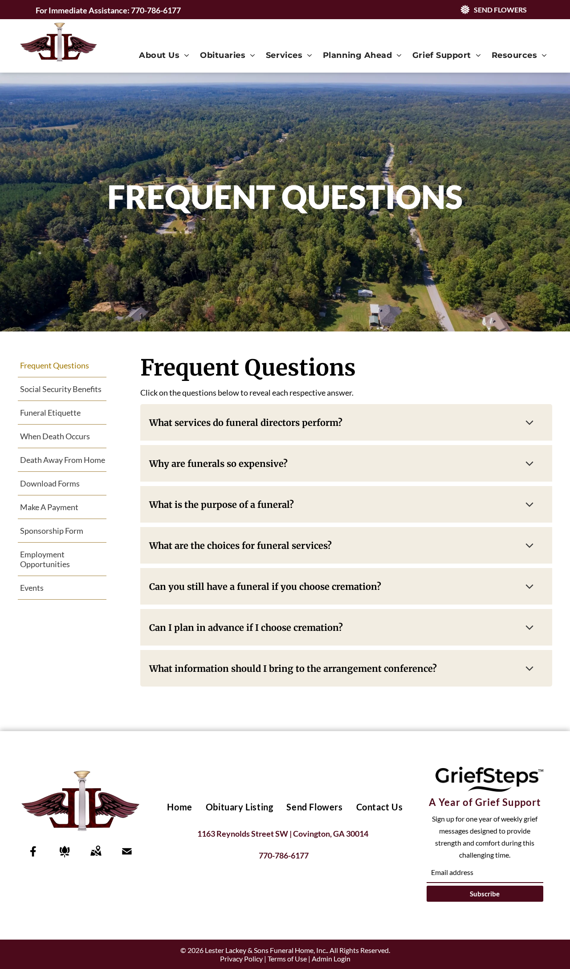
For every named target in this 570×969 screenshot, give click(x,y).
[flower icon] (64, 857)
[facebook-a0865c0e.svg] (33, 857)
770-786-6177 (156, 10)
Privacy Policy (241, 958)
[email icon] (127, 857)
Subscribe (485, 894)
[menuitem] (164, 55)
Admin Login (331, 958)
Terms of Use (287, 958)
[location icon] (96, 857)
